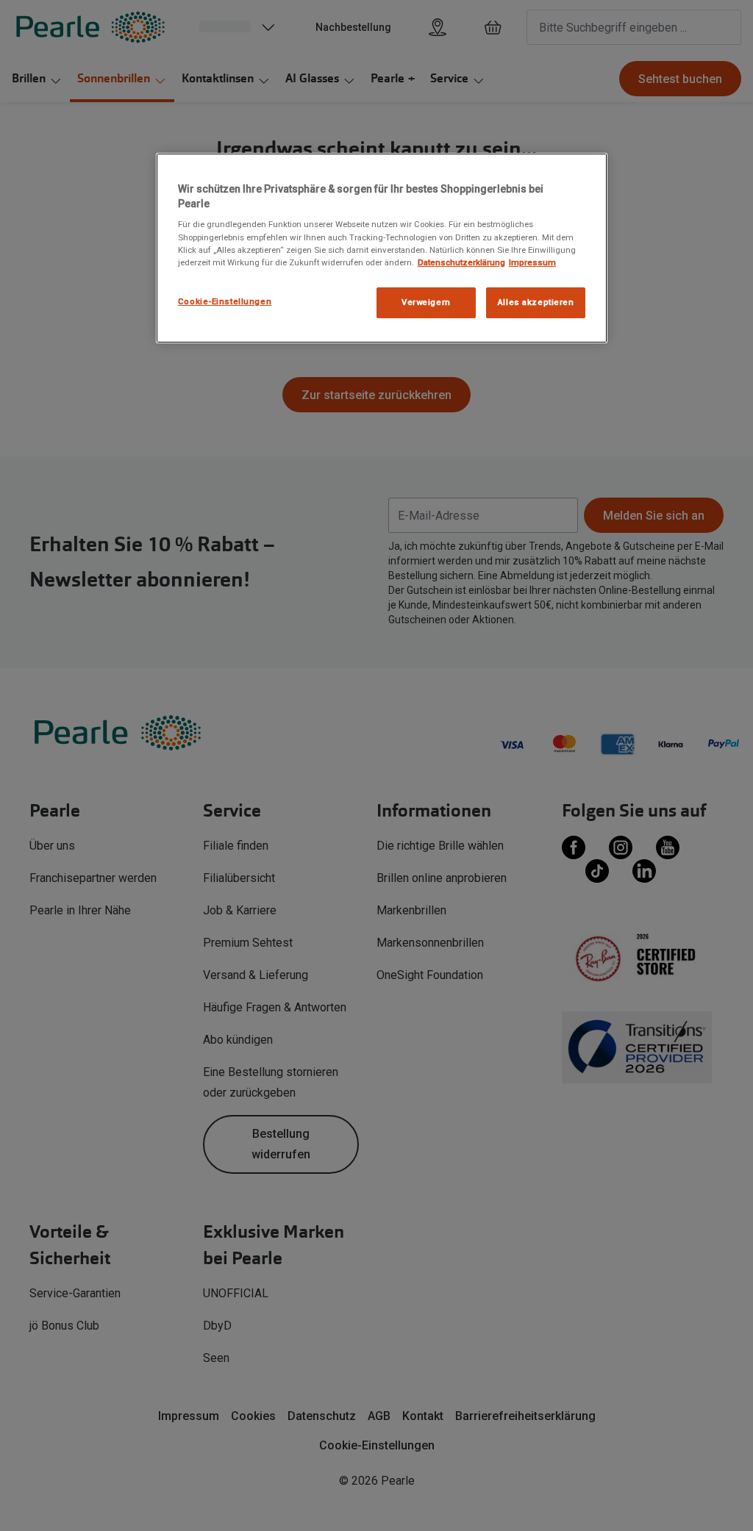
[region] (381, 248)
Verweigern (426, 302)
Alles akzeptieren (536, 302)
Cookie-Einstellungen (224, 301)
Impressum (532, 262)
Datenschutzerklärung (461, 262)
